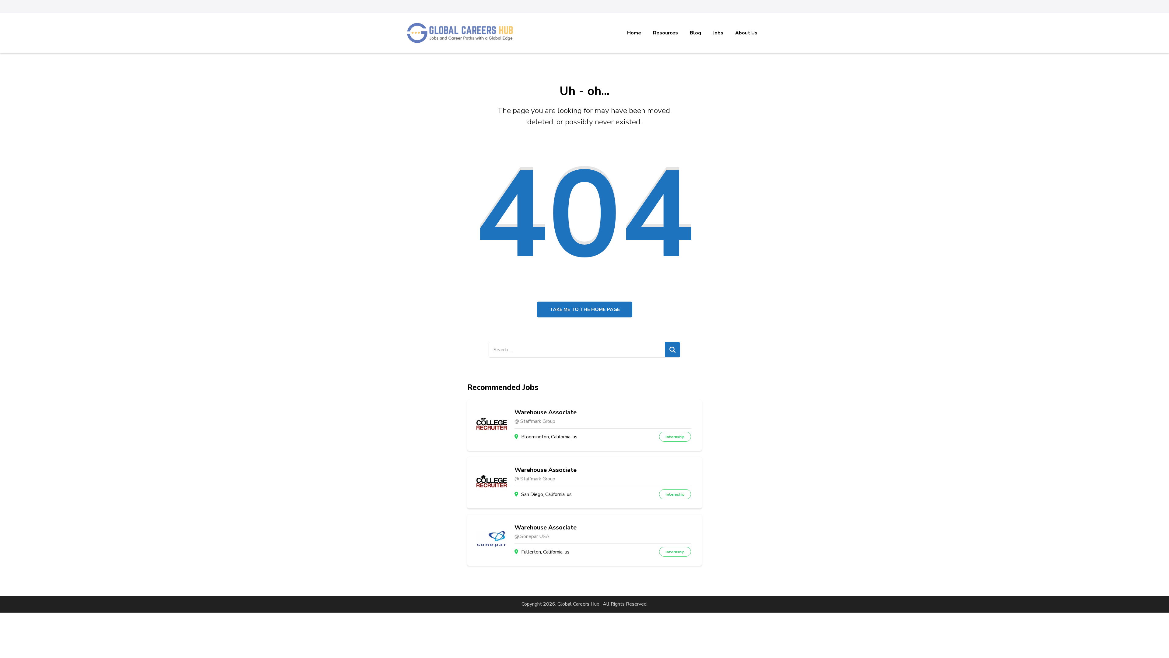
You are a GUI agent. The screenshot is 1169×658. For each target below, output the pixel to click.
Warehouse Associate (545, 412)
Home (634, 33)
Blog (695, 33)
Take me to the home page (584, 309)
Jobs (718, 33)
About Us (746, 33)
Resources (665, 33)
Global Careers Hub (578, 604)
